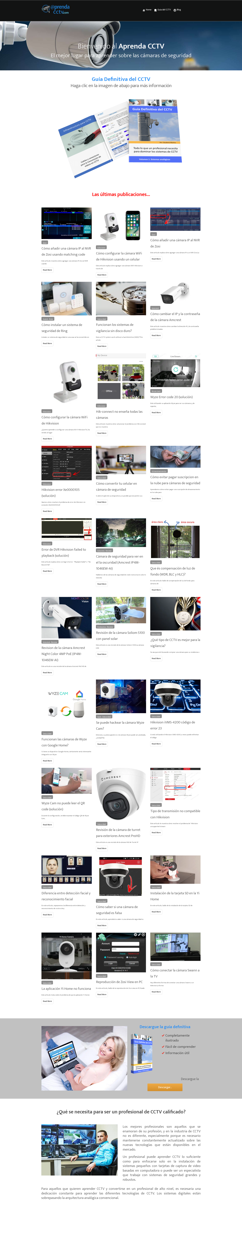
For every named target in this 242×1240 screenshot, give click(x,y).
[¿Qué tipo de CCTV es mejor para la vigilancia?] (175, 613)
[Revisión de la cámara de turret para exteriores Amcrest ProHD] (121, 794)
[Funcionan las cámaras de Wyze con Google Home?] (66, 705)
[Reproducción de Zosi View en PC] (121, 953)
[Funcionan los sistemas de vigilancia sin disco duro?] (121, 298)
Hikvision (101, 247)
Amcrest (155, 308)
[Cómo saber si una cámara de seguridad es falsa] (121, 876)
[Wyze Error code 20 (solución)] (175, 370)
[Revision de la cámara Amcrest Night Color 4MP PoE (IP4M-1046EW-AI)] (66, 617)
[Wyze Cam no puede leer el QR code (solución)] (66, 781)
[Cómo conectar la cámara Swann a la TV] (175, 947)
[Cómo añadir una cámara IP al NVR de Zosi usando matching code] (66, 223)
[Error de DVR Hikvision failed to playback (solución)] (66, 529)
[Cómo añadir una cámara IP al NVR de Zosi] (175, 219)
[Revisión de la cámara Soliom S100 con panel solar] (121, 610)
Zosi (45, 242)
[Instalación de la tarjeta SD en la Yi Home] (175, 869)
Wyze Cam (156, 391)
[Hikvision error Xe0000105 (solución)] (66, 463)
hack (99, 716)
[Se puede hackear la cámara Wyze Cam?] (121, 696)
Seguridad (101, 318)
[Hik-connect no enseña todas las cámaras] (121, 377)
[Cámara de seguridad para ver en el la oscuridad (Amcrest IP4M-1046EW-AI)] (121, 532)
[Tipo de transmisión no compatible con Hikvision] (175, 785)
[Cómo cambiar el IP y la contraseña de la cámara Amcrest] (175, 293)
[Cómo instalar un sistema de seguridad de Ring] (66, 298)
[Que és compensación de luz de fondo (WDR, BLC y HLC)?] (175, 538)
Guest (45, 318)
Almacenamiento (159, 471)
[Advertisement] (121, 1233)
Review (109, 550)
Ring (51, 318)
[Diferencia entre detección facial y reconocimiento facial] (66, 869)
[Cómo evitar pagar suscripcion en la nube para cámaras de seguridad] (175, 457)
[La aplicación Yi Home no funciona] (66, 956)
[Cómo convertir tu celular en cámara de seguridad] (121, 460)
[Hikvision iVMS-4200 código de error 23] (175, 696)
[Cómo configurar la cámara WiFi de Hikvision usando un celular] (121, 225)
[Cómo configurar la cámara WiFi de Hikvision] (66, 380)
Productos (101, 626)
